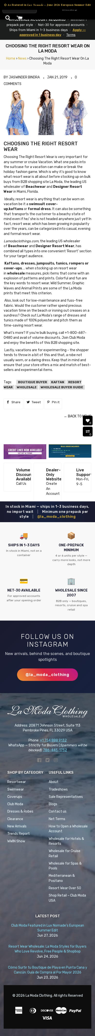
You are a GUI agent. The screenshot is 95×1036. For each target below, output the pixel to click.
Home (10, 58)
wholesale (27, 387)
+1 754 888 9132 (53, 740)
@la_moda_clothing (56, 517)
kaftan (57, 382)
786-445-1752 (55, 750)
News (22, 58)
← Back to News (77, 416)
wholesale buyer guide (62, 387)
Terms (71, 35)
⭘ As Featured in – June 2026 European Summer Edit (47, 5)
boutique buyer (32, 382)
